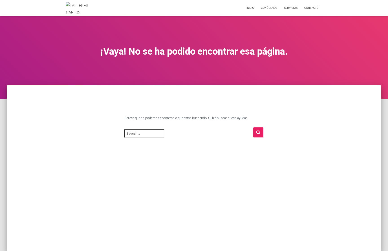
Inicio (250, 7)
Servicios (291, 7)
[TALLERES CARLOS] (80, 7)
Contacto (311, 7)
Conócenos (269, 7)
